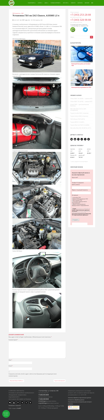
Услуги (40, 3)
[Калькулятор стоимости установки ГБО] (82, 54)
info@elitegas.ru (43, 401)
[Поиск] (91, 37)
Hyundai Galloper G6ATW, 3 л (16, 380)
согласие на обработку (83, 208)
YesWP (19, 408)
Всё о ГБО (65, 3)
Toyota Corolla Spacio (59, 380)
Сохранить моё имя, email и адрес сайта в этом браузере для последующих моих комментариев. (33, 375)
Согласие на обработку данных (76, 400)
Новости (73, 3)
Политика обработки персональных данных (79, 397)
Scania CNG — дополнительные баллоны (79, 105)
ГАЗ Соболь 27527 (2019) (77, 119)
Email (11, 366)
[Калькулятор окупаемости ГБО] (82, 77)
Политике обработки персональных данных (81, 211)
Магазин (87, 3)
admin (28, 20)
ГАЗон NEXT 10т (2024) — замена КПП (81, 98)
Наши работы (31, 3)
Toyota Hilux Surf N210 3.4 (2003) (79, 125)
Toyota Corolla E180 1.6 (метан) (79, 113)
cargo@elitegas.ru (43, 403)
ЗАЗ (22, 13)
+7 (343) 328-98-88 (80, 19)
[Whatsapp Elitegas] (72, 29)
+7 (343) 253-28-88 (80, 14)
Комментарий (13, 340)
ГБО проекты (16, 13)
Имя (10, 360)
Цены (46, 3)
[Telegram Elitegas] (85, 29)
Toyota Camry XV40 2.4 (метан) (79, 116)
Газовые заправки (55, 3)
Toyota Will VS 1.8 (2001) (77, 122)
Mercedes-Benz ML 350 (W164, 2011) (80, 128)
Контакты (80, 3)
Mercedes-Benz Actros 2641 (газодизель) (78, 109)
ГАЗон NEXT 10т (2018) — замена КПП (81, 101)
